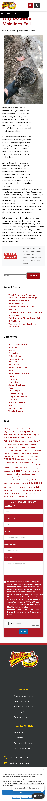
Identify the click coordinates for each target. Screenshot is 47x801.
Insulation (8, 471)
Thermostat (15, 399)
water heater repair (28, 493)
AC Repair (8, 429)
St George (14, 391)
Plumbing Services (23, 696)
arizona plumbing (25, 441)
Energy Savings (11, 456)
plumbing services (30, 477)
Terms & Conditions (32, 612)
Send (23, 632)
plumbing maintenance (24, 474)
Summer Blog (15, 394)
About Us (19, 732)
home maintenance (26, 465)
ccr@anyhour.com (15, 609)
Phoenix (12, 379)
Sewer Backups (17, 385)
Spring (12, 388)
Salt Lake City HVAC (26, 480)
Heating (12, 362)
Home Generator (17, 368)
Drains (12, 350)
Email (7, 532)
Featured (10, 459)
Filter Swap (14, 356)
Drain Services (21, 701)
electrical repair (35, 450)
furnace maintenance (27, 459)
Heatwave (14, 365)
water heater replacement (17, 496)
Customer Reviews (23, 743)
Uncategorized (16, 402)
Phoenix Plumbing (31, 471)
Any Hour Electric (12, 432)
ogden (17, 470)
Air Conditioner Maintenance (26, 429)
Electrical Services (23, 707)
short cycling (20, 483)
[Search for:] (15, 276)
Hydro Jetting (32, 468)
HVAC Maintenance (19, 373)
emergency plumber (13, 453)
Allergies (13, 347)
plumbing (8, 474)
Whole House (15, 411)
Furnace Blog (15, 359)
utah (37, 487)
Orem (11, 376)
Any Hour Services (19, 437)
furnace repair (11, 462)
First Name (9, 506)
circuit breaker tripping (20, 444)
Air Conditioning (17, 344)
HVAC (11, 371)
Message (8, 558)
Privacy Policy (27, 798)
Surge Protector (17, 397)
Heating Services (23, 712)
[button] (43, 770)
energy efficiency (31, 453)
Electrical (13, 353)
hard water (24, 462)
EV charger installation (28, 456)
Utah (11, 405)
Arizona (10, 441)
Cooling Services (22, 717)
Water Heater (16, 408)
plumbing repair (12, 477)
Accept (23, 792)
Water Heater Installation (16, 490)
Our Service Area (23, 748)
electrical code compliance (23, 447)
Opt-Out (16, 798)
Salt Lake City (10, 480)
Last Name (9, 519)
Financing (19, 738)
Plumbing (13, 382)
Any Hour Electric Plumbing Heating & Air (21, 434)
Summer (7, 487)
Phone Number (11, 545)
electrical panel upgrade (15, 450)
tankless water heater (22, 487)
